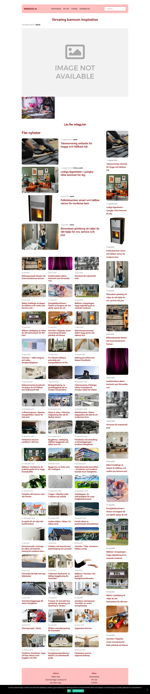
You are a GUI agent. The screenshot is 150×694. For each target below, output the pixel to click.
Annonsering (56, 9)
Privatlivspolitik (78, 691)
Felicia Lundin (78, 168)
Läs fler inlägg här (75, 124)
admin (37, 25)
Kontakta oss (85, 9)
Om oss (66, 9)
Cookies (74, 9)
